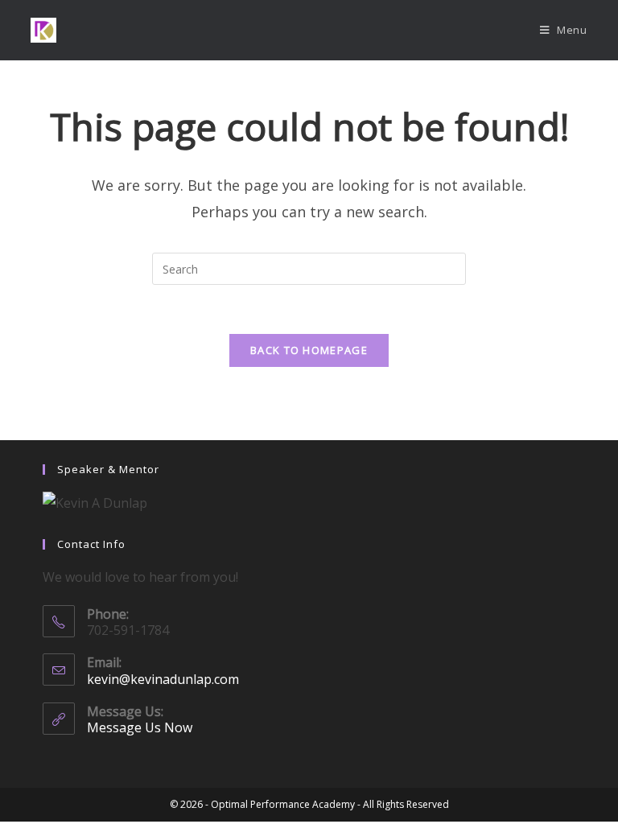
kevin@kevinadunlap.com (163, 679)
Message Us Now (139, 727)
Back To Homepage (309, 350)
